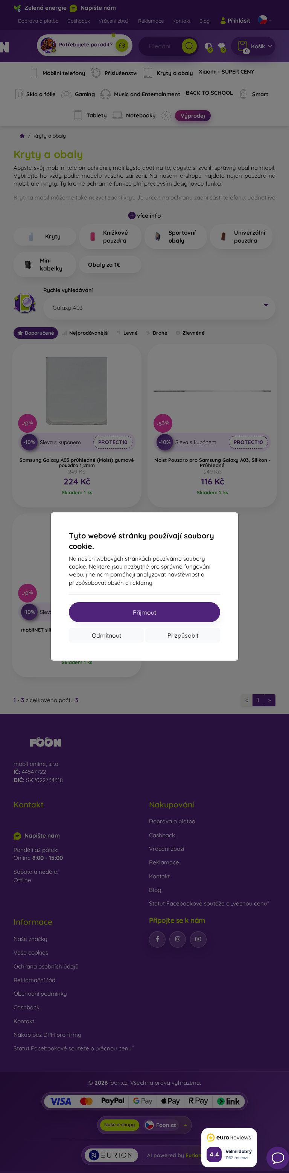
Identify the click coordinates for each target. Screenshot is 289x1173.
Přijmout (144, 612)
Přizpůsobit (182, 635)
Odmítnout (106, 635)
